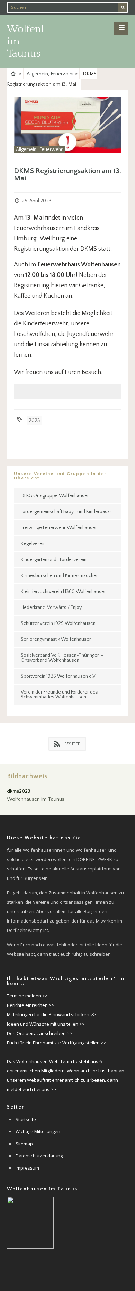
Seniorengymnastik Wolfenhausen (56, 639)
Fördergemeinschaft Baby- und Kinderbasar (66, 512)
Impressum (27, 1168)
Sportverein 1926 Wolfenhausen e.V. (58, 676)
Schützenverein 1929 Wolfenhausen (58, 623)
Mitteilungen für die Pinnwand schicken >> (51, 1014)
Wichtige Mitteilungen (38, 1131)
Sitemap (24, 1143)
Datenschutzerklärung (39, 1156)
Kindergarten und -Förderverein (54, 559)
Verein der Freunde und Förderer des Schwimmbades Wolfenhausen (59, 694)
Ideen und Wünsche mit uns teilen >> (46, 1024)
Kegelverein (33, 543)
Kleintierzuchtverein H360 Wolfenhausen (64, 591)
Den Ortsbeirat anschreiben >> (39, 1033)
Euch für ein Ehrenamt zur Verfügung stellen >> (56, 1042)
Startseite (26, 1119)
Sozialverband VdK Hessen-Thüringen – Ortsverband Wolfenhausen (62, 658)
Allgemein (37, 74)
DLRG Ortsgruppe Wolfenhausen (55, 496)
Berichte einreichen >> (30, 1005)
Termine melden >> (27, 996)
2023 (34, 420)
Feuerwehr (62, 74)
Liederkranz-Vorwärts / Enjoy (51, 607)
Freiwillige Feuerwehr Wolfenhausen (59, 527)
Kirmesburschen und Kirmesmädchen (60, 575)
